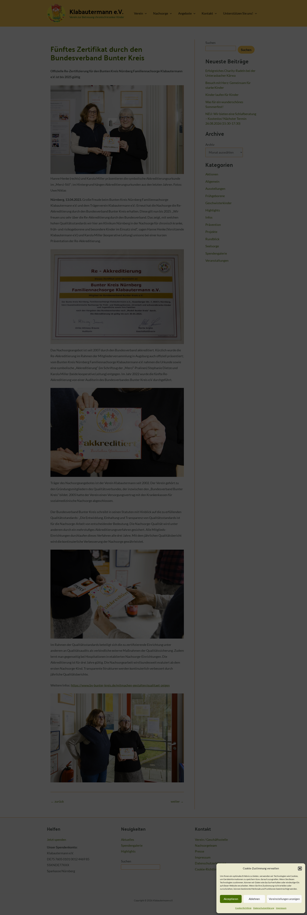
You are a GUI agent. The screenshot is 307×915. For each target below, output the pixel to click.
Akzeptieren (231, 898)
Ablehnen (254, 898)
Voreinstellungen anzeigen (284, 898)
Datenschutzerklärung (263, 908)
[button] (300, 868)
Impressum (281, 908)
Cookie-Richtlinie (243, 908)
